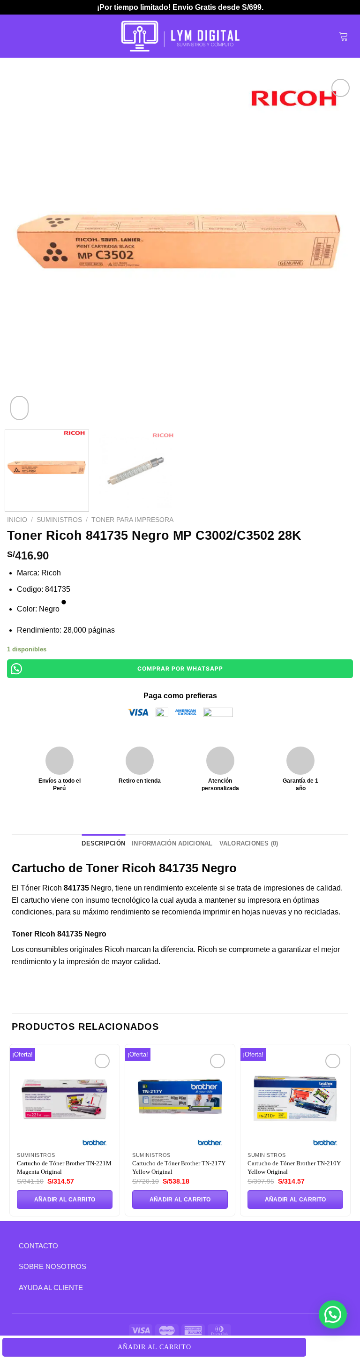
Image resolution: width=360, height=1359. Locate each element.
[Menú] (17, 35)
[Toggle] (11, 1245)
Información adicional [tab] (172, 843)
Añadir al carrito (154, 1347)
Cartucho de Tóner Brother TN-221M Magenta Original (64, 1167)
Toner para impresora (132, 519)
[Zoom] (19, 408)
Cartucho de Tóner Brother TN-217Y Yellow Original (178, 1167)
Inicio (17, 519)
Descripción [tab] (103, 843)
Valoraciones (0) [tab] (248, 843)
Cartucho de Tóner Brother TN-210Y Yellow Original (294, 1167)
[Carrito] (343, 36)
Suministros (59, 519)
